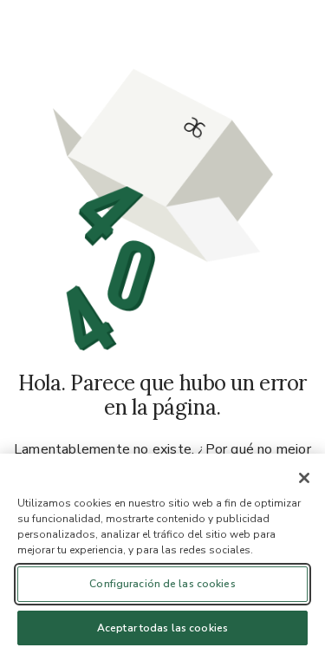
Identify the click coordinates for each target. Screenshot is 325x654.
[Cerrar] (304, 478)
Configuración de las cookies (162, 584)
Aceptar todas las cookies (162, 628)
